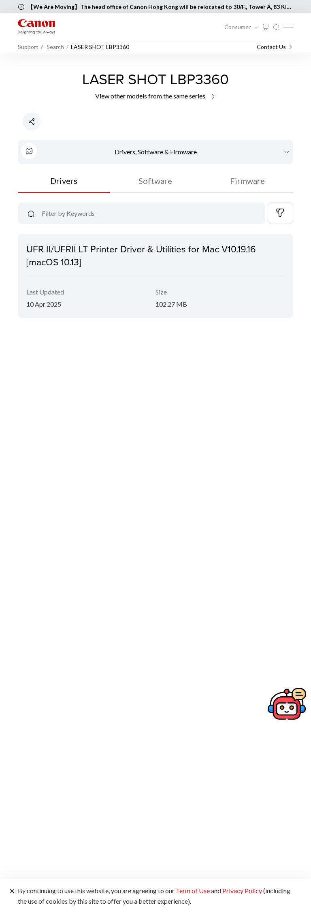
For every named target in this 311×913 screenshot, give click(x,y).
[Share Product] (31, 121)
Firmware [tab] (247, 181)
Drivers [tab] (63, 181)
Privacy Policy (242, 890)
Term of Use (193, 890)
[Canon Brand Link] (36, 26)
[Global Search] (276, 27)
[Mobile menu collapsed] (288, 26)
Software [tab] (155, 181)
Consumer (238, 27)
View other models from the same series (151, 96)
